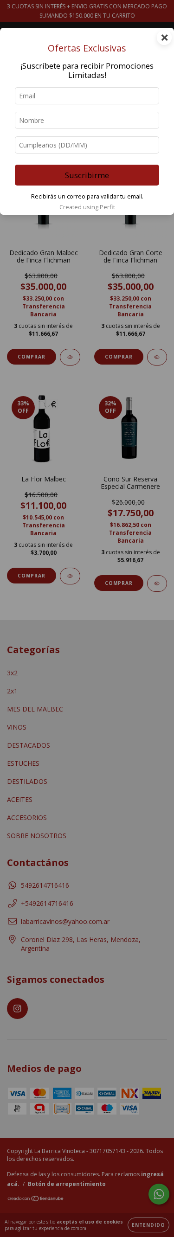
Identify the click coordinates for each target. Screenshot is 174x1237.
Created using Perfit (87, 207)
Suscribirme (87, 175)
